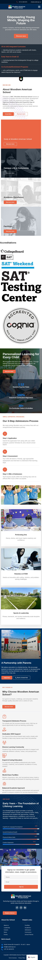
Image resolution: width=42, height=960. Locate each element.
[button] (39, 7)
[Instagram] (21, 907)
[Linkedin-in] (25, 907)
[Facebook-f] (17, 907)
